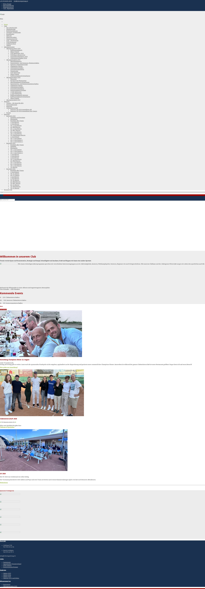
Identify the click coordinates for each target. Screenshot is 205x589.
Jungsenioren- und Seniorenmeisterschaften (24, 84)
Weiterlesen (4, 482)
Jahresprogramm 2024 (13, 77)
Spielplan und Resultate (17, 117)
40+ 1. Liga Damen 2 (16, 141)
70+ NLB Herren (15, 186)
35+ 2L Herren (14, 180)
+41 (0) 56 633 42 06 (6, 1)
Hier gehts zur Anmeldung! (8, 367)
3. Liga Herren (14, 157)
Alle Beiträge (3, 309)
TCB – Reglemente (8, 8)
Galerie (8, 45)
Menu (1, 18)
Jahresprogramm (9, 47)
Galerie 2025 (7, 573)
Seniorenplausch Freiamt (18, 90)
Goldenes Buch (11, 44)
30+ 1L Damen (14, 174)
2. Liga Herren (14, 124)
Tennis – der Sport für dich (14, 103)
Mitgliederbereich (8, 7)
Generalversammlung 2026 (19, 56)
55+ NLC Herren (15, 130)
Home (6, 24)
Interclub (9, 106)
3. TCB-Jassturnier (15, 92)
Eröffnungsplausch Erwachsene (20, 76)
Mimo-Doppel (7, 4)
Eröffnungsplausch (16, 50)
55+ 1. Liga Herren (15, 162)
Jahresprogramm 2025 (13, 60)
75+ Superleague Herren (17, 135)
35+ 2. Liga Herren (16, 125)
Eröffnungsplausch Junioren (19, 95)
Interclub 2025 (10, 143)
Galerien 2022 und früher (11, 578)
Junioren (6, 101)
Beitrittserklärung (8, 5)
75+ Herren (13, 167)
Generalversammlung (17, 69)
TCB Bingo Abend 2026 (17, 55)
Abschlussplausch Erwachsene (19, 82)
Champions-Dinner (16, 66)
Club (5, 26)
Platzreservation (11, 37)
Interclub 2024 (10, 169)
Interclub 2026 (11, 116)
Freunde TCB (8, 190)
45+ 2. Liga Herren (16, 129)
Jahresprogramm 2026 (13, 48)
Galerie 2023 (7, 576)
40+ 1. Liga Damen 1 (16, 140)
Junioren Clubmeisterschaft (19, 64)
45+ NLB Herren (15, 127)
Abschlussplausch (16, 61)
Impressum (6, 584)
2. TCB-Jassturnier (16, 93)
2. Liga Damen (14, 137)
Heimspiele (13, 119)
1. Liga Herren (14, 122)
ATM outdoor (7, 565)
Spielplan (13, 146)
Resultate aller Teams (17, 121)
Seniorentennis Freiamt (10, 567)
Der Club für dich (11, 27)
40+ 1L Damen (14, 175)
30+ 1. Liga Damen (16, 138)
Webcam (9, 36)
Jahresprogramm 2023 (13, 100)
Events (8, 113)
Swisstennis (7, 562)
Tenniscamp (14, 71)
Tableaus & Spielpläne (7, 427)
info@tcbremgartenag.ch (21, 1)
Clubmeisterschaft (12, 108)
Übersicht (13, 79)
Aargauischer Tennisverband (12, 564)
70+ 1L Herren (14, 188)
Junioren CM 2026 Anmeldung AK (21, 109)
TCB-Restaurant (11, 42)
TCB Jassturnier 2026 (17, 53)
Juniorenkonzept (11, 105)
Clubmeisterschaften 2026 (18, 58)
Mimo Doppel (14, 52)
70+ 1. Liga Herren (16, 133)
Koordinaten (10, 34)
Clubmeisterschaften (16, 68)
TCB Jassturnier (15, 72)
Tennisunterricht (11, 39)
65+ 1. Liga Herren (16, 132)
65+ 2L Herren (14, 185)
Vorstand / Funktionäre (13, 32)
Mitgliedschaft (10, 29)
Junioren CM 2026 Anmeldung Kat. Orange (23, 111)
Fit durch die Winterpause (18, 80)
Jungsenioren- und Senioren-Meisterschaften (24, 63)
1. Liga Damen (14, 172)
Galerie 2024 (7, 575)
